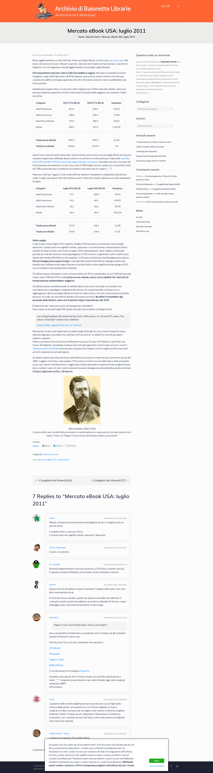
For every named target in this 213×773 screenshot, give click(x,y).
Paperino (84, 671)
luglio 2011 (51, 459)
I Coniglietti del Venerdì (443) (167, 184)
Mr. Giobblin (54, 564)
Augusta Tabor (56, 659)
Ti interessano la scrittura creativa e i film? (154, 142)
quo (116, 60)
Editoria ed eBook (50, 454)
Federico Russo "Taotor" (59, 733)
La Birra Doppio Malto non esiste (150, 146)
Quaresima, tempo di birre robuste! (151, 160)
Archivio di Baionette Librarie (93, 8)
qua (122, 60)
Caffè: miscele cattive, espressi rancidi (162, 201)
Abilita (156, 761)
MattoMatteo (142, 189)
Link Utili (165, 6)
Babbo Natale (56, 665)
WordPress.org (142, 231)
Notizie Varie (93, 36)
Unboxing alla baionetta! (146, 151)
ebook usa (41, 459)
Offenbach (54, 648)
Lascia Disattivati (157, 766)
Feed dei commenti (144, 226)
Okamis (52, 584)
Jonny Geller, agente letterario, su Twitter (59, 325)
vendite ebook (63, 459)
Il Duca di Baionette (44, 55)
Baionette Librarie (169, 61)
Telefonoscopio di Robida (45, 348)
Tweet (36, 446)
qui (111, 60)
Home (81, 36)
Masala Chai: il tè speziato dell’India (151, 156)
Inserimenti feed (143, 222)
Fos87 (51, 699)
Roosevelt (54, 653)
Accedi (139, 217)
